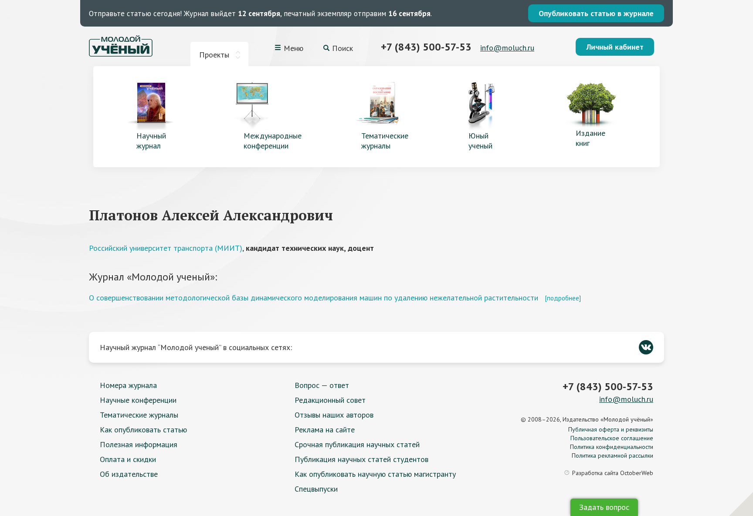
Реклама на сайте (325, 430)
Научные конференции (138, 400)
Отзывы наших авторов (334, 415)
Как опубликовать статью (143, 430)
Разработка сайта (612, 473)
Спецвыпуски (316, 489)
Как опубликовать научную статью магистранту (375, 474)
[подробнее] (563, 297)
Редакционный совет (330, 400)
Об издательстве (129, 474)
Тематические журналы (139, 415)
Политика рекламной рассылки (612, 455)
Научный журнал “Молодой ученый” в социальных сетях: (196, 347)
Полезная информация (138, 444)
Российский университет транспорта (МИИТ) (165, 248)
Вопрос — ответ (322, 385)
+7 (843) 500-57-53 (426, 47)
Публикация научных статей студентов (361, 459)
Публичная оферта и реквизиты (610, 429)
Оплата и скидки (128, 459)
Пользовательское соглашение (611, 438)
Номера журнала (128, 385)
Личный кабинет (615, 47)
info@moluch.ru (507, 48)
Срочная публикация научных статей (357, 444)
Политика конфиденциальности (611, 447)
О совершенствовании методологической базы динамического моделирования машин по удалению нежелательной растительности (313, 298)
